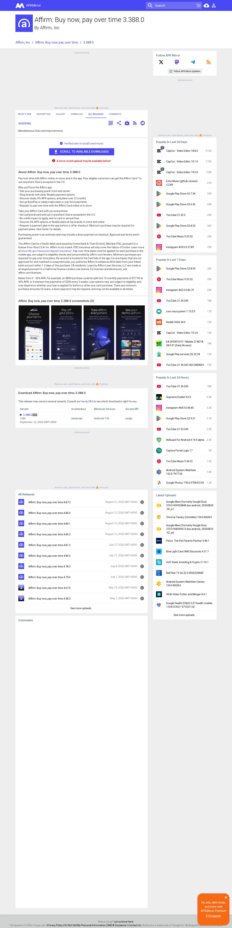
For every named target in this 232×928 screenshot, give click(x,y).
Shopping (24, 123)
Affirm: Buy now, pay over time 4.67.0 (49, 587)
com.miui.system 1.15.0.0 (180, 311)
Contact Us (135, 925)
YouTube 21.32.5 (175, 215)
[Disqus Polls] (81, 670)
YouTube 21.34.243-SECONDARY (185, 364)
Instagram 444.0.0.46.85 (180, 407)
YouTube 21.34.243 (177, 300)
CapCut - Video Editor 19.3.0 (182, 332)
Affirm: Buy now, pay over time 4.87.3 (49, 502)
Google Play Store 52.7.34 (180, 193)
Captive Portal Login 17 (179, 450)
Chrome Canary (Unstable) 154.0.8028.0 (189, 517)
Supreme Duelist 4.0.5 (178, 397)
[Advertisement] (82, 80)
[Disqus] (81, 765)
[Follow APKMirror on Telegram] (193, 63)
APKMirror (33, 5)
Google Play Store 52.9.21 (180, 418)
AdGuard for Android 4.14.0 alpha (185, 439)
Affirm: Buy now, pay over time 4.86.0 (49, 513)
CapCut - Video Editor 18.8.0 (182, 150)
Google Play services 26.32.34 (183, 354)
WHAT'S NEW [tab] (24, 114)
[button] (111, 123)
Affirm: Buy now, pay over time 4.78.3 (49, 566)
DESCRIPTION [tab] (44, 114)
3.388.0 (27, 414)
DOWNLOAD (77, 114)
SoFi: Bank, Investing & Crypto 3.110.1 (187, 562)
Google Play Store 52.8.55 (180, 225)
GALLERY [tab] (60, 114)
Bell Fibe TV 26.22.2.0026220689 (184, 572)
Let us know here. (124, 921)
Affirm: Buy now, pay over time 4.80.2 (49, 555)
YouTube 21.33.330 (177, 429)
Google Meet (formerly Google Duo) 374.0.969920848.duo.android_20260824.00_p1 (189, 505)
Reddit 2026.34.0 (175, 322)
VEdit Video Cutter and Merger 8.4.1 (186, 594)
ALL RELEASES (95, 114)
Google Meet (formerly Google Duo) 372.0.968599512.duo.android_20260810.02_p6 (189, 529)
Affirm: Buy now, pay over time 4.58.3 (49, 598)
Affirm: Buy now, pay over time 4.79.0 (49, 577)
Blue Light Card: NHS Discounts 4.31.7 (187, 551)
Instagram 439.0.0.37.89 (180, 247)
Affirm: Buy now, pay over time (56, 42)
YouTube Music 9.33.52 (179, 236)
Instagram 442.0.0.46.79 (180, 290)
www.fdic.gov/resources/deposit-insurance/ (46, 251)
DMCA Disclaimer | (118, 925)
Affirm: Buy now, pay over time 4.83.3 (49, 534)
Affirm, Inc (49, 27)
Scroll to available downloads (84, 151)
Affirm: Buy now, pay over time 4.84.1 (49, 523)
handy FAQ (87, 401)
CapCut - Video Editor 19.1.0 (182, 161)
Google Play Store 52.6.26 (180, 204)
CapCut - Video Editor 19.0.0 (182, 172)
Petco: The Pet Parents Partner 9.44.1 (187, 540)
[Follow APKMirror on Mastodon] (177, 63)
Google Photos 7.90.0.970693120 (185, 482)
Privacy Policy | (55, 925)
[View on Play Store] (127, 123)
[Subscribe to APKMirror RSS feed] (208, 63)
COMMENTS (115, 114)
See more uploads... (81, 608)
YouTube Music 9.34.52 (179, 461)
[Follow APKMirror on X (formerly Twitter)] (161, 63)
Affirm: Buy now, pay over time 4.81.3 (49, 545)
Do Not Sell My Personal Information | (85, 925)
